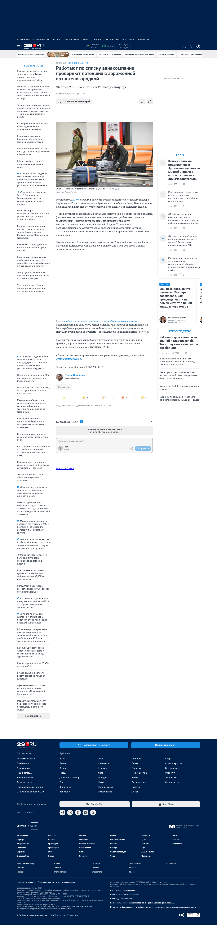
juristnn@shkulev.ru (84, 907)
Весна (62, 768)
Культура (102, 768)
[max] (85, 812)
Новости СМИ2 (65, 468)
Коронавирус (64, 387)
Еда (61, 782)
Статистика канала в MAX (30, 791)
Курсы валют (112, 39)
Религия (136, 787)
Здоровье (64, 791)
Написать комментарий (77, 101)
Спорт (168, 758)
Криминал (103, 763)
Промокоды (143, 39)
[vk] (70, 812)
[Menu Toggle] (18, 46)
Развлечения (139, 782)
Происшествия (139, 773)
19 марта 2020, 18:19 (65, 94)
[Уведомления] (191, 46)
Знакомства (42, 39)
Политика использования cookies (124, 895)
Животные (65, 787)
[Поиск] (184, 46)
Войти (66, 449)
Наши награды (24, 773)
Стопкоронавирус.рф (68, 358)
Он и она (136, 758)
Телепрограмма (71, 39)
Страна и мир (172, 768)
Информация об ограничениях (123, 890)
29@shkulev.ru (49, 904)
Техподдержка (24, 782)
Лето (100, 773)
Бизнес (63, 763)
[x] (93, 812)
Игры (131, 39)
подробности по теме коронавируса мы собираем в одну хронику (100, 321)
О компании (23, 768)
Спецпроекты (172, 782)
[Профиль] (198, 46)
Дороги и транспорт (69, 777)
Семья (135, 791)
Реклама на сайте (26, 758)
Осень (135, 763)
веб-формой (66, 909)
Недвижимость (25, 39)
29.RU (75, 199)
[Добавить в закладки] (142, 101)
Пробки (109, 46)
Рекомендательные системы (122, 899)
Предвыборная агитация (30, 787)
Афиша (85, 39)
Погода (56, 39)
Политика (137, 768)
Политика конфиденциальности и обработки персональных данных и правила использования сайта (153, 907)
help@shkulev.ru (36, 909)
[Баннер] (58, 54)
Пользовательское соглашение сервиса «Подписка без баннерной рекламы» (142, 903)
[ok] (78, 812)
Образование (105, 791)
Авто (62, 758)
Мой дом (102, 777)
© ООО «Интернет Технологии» (64, 915)
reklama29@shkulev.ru (160, 882)
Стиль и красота (173, 763)
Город (62, 773)
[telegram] (62, 812)
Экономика (171, 777)
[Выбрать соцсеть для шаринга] (150, 101)
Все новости (33, 65)
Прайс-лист (23, 763)
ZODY (123, 39)
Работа (135, 777)
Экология (170, 773)
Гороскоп (97, 39)
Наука (101, 782)
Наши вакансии (25, 777)
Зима (100, 758)
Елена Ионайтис (75, 375)
